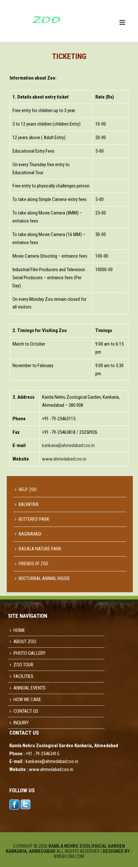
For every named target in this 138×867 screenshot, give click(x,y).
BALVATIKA (29, 504)
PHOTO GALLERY (29, 653)
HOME (19, 630)
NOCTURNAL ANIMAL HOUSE (44, 578)
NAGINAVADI (30, 534)
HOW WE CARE (27, 699)
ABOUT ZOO (24, 641)
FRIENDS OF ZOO (33, 563)
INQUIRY (21, 723)
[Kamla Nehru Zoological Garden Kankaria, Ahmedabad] (32, 14)
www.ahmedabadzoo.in (64, 459)
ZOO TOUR (23, 665)
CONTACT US (25, 711)
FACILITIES (23, 676)
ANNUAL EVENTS (29, 688)
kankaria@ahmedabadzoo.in (68, 445)
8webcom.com (69, 856)
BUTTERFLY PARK (34, 519)
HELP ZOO (28, 489)
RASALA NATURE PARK (40, 548)
